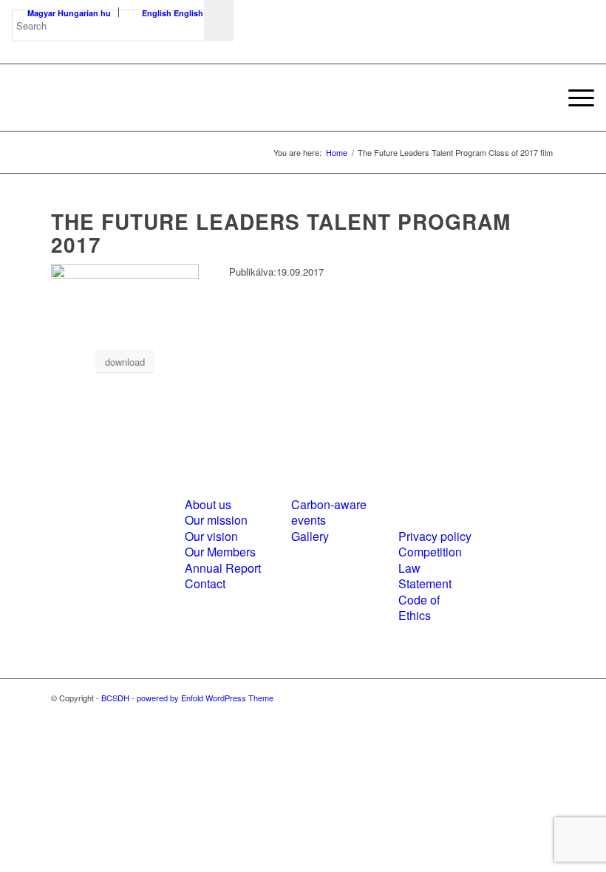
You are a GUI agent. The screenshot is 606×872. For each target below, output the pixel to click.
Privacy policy (434, 536)
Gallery (310, 536)
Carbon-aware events (329, 512)
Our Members (220, 551)
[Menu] (574, 97)
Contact (205, 583)
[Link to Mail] (544, 698)
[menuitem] (574, 97)
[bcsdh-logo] (123, 97)
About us (208, 504)
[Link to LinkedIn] (522, 698)
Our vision (211, 536)
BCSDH (115, 698)
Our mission (216, 519)
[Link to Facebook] (499, 698)
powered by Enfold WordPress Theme (205, 698)
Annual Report (223, 567)
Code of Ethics (419, 607)
